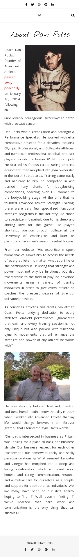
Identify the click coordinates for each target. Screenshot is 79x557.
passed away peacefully (12, 82)
